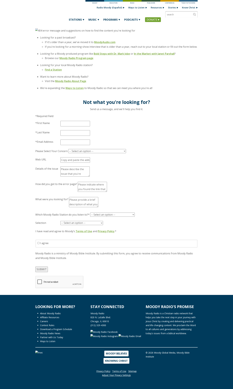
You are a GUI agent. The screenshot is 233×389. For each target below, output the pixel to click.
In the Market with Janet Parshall (154, 53)
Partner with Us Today (51, 337)
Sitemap (132, 371)
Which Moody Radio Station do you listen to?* (62, 214)
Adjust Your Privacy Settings (116, 375)
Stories (172, 7)
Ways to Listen (136, 7)
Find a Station (53, 69)
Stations (75, 19)
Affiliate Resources (49, 317)
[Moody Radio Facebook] (104, 331)
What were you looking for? (51, 199)
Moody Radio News (50, 333)
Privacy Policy (106, 231)
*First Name (42, 123)
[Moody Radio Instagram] (105, 335)
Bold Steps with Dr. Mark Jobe (112, 53)
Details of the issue (46, 168)
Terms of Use (84, 231)
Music (92, 19)
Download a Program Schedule (56, 329)
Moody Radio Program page (76, 58)
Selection (40, 223)
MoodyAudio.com (104, 42)
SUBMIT (42, 269)
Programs (110, 19)
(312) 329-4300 (98, 325)
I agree (44, 243)
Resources (156, 7)
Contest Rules (47, 325)
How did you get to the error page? (56, 184)
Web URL (40, 159)
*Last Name (42, 132)
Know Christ (188, 7)
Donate (152, 19)
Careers (44, 321)
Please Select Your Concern (51, 151)
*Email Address (44, 141)
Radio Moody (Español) (109, 7)
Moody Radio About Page (70, 81)
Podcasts (131, 19)
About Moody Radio (50, 313)
